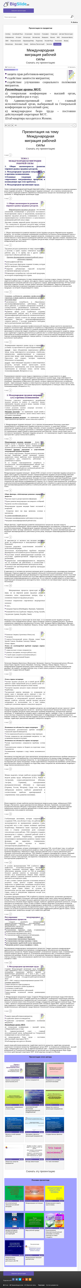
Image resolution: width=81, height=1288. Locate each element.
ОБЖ (6, 41)
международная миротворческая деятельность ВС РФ (11, 1259)
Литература (26, 37)
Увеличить (72, 67)
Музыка (52, 37)
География (45, 34)
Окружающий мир (28, 41)
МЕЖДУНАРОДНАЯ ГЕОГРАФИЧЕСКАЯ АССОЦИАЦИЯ (11, 1232)
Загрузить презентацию (18, 10)
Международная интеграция (34, 1203)
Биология (37, 34)
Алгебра (7, 34)
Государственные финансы (54, 1134)
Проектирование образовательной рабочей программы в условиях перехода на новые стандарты (54, 1234)
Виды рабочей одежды (32, 1230)
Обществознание (15, 41)
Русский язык (49, 41)
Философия (18, 44)
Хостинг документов (52, 1285)
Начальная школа (67, 37)
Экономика (57, 44)
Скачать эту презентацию (40, 62)
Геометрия (54, 34)
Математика (36, 37)
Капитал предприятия (32, 1080)
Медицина (45, 37)
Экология (49, 44)
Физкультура (9, 44)
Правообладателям (17, 1285)
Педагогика (39, 41)
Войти (75, 22)
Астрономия (28, 34)
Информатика (9, 37)
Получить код (11, 67)
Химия (26, 44)
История (18, 37)
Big (19, 4)
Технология (58, 41)
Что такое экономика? (52, 1161)
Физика (66, 41)
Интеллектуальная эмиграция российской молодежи (12, 1204)
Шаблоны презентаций (37, 44)
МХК (58, 37)
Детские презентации (66, 34)
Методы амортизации (32, 1161)
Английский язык (17, 34)
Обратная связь (31, 1285)
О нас (6, 1285)
